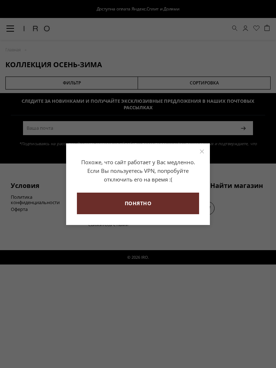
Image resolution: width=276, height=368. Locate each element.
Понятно (138, 203)
